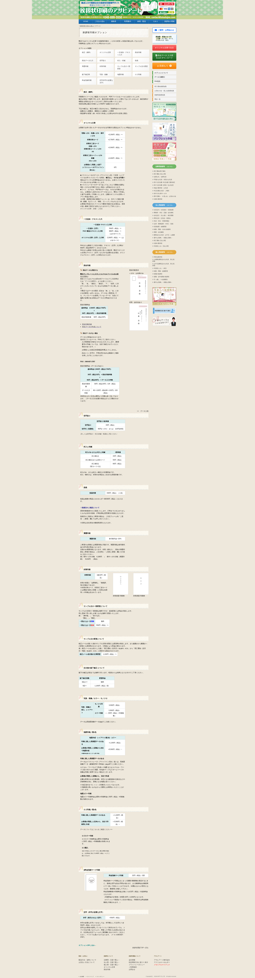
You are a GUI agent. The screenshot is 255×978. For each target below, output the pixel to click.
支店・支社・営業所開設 (161, 221)
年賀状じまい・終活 (160, 268)
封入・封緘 (121, 60)
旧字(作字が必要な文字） (106, 81)
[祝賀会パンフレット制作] (164, 112)
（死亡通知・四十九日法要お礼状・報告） (164, 38)
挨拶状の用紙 (169, 21)
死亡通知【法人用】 (160, 174)
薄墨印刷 (85, 66)
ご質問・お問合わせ (166, 30)
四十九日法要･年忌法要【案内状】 (165, 182)
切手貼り (103, 60)
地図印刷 (120, 74)
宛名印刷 (138, 52)
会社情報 (132, 960)
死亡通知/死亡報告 (159, 171)
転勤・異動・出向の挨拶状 (162, 229)
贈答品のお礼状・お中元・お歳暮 (164, 235)
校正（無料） (87, 52)
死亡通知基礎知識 (160, 86)
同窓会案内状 (158, 257)
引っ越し (156, 279)
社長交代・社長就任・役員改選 (163, 210)
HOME (85, 21)
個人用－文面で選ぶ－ (112, 965)
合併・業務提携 (159, 224)
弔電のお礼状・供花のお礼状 (163, 179)
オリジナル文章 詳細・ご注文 (91, 209)
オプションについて (161, 73)
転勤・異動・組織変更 (161, 271)
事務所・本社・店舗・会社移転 (163, 212)
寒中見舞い (157, 196)
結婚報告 (165, 279)
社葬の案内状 (158, 199)
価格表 (113, 21)
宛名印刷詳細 (87, 324)
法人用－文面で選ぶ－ (112, 962)
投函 (136, 60)
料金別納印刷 (87, 80)
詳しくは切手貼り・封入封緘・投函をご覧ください (99, 434)
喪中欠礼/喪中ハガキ (160, 193)
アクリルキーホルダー (162, 962)
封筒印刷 (103, 66)
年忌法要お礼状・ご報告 (161, 190)
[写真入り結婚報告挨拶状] (164, 296)
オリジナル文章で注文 (164, 48)
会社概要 (82, 976)
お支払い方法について (87, 962)
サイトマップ (90, 976)
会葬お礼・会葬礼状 (160, 177)
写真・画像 (104, 74)
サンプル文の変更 (141, 66)
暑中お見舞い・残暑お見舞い (163, 237)
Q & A (155, 21)
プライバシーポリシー (137, 965)
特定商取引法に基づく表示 (138, 962)
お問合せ (132, 969)
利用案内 (127, 21)
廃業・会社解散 (159, 232)
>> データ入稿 (142, 411)
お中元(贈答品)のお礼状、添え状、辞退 (164, 264)
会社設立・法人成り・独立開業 (163, 215)
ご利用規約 (133, 967)
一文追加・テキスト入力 (123, 54)
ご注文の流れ (100, 21)
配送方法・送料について (87, 960)
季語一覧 (157, 99)
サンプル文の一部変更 (123, 67)
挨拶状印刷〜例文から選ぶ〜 (87, 25)
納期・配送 (141, 21)
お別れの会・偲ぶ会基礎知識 (164, 91)
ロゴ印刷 (138, 74)
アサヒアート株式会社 (162, 960)
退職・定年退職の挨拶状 (161, 276)
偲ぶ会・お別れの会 (169, 196)
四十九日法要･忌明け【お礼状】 (164, 185)
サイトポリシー (100, 976)
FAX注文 (157, 81)
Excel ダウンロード (164, 56)
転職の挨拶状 (158, 274)
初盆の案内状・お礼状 (161, 188)
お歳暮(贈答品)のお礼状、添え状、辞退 (164, 260)
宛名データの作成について (91, 327)
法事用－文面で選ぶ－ (112, 960)
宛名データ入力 (87, 60)
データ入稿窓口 (90, 281)
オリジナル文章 (105, 52)
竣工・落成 (169, 224)
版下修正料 (86, 74)
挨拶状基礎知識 (159, 95)
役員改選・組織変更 (160, 226)
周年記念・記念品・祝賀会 (162, 218)
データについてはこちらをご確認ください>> (96, 829)
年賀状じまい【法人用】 (161, 246)
